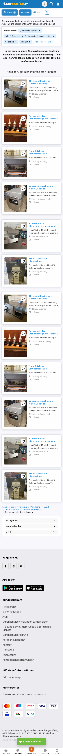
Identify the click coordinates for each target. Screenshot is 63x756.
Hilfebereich (9, 606)
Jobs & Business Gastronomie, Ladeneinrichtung (28, 36)
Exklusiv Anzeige (11, 677)
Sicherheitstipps (11, 611)
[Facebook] (5, 566)
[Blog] (21, 566)
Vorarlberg (9, 42)
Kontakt (6, 644)
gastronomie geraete (29, 30)
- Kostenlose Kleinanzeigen (24, 694)
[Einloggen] (58, 2)
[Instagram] (13, 566)
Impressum (9, 654)
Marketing (8, 649)
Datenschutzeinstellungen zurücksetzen (25, 621)
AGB (5, 616)
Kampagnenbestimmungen (18, 659)
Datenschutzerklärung (15, 634)
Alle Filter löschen (43, 42)
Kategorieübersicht (13, 639)
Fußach (24, 42)
